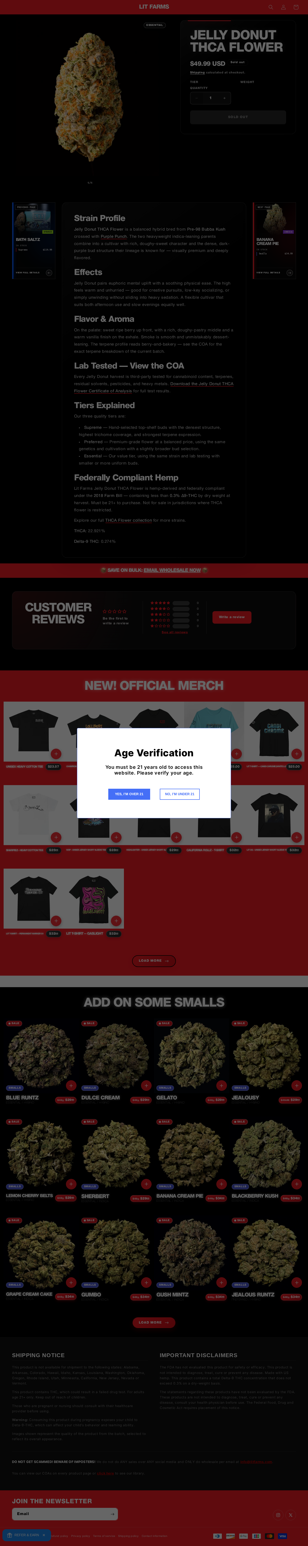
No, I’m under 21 (179, 794)
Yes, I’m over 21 (129, 794)
